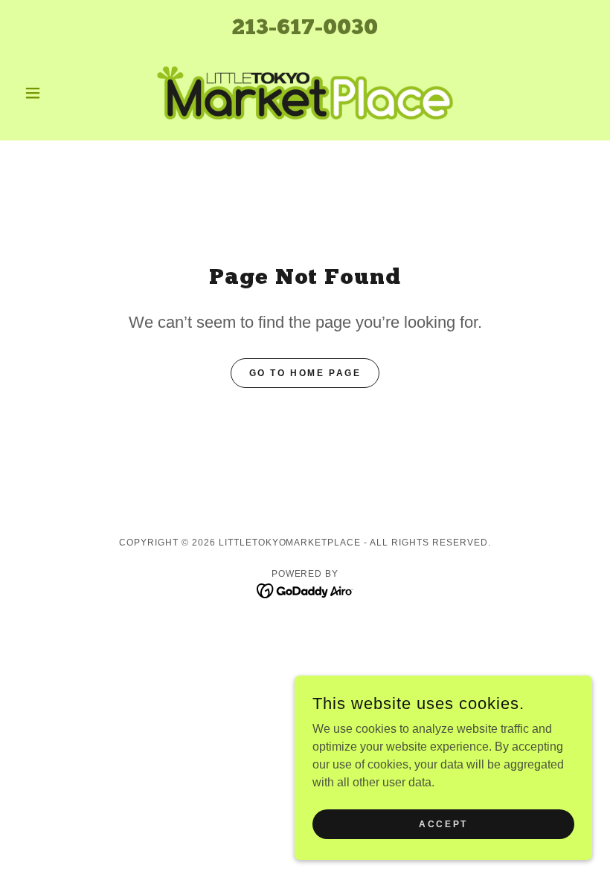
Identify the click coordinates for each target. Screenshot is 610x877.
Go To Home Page (305, 373)
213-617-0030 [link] (305, 28)
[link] (305, 93)
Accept (443, 823)
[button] (61, 93)
